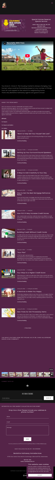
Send (27, 439)
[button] (52, 3)
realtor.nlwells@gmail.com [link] (27, 461)
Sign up (48, 398)
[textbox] (22, 398)
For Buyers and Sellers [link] (7, 125)
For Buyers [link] (4, 122)
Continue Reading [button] (21, 141)
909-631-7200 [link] (27, 460)
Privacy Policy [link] (32, 443)
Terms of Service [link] (40, 443)
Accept (40, 475)
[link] (4, 2)
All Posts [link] (4, 118)
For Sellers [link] (4, 128)
